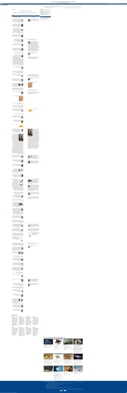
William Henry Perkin (14, 209)
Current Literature (52, 384)
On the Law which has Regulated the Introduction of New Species (16, 156)
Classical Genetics (52, 383)
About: (49, 382)
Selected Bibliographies (53, 385)
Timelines (4, 392)
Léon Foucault (14, 43)
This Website (56, 382)
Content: (48, 383)
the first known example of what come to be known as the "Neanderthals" (15, 179)
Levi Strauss (36, 19)
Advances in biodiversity (46, 361)
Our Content (52, 382)
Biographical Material (69, 387)
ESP (50, 382)
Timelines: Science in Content (58, 383)
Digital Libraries (59, 387)
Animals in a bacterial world (57, 362)
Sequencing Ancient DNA (66, 363)
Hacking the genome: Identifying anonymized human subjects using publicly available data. (57, 375)
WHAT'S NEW (60, 382)
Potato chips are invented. (15, 124)
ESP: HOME (1, 392)
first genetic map (21, 333)
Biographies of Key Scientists (69, 383)
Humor (56, 386)
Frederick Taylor (16, 174)
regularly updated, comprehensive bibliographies (35, 334)
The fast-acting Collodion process (34, 41)
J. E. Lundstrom (32, 78)
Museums (73, 387)
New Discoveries (62, 384)
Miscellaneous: (48, 386)
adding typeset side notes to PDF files (35, 329)
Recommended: (48, 385)
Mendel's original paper (21, 332)
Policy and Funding (57, 384)
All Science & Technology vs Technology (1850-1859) (11, 392)
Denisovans (65, 373)
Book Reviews (57, 385)
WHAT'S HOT (63, 382)
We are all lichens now (56, 361)
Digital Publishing (55, 387)
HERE (44, 14)
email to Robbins (27, 334)
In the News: (48, 384)
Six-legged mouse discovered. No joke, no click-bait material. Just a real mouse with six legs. (78, 373)
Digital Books (64, 383)
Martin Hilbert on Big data (56, 373)
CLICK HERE (41, 19)
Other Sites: (48, 387)
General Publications (52, 386)
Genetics (51, 387)
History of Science (64, 387)
